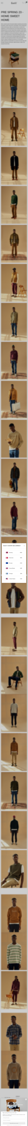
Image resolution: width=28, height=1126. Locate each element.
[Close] (24, 545)
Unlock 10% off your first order (14, 1123)
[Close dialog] (26, 1099)
